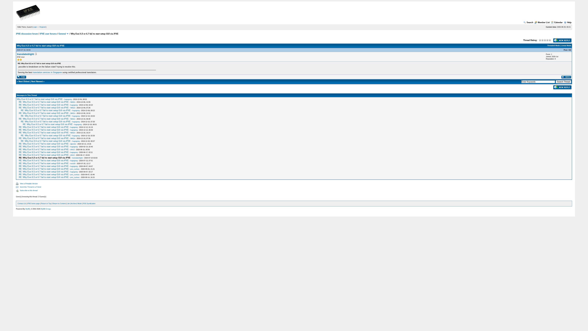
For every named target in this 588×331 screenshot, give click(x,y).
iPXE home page (33, 203)
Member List (544, 22)
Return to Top (46, 203)
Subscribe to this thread (29, 190)
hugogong (68, 99)
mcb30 (72, 163)
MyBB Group (46, 209)
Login (35, 27)
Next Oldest (24, 81)
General (62, 34)
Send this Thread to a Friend (30, 187)
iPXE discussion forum (27, 34)
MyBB (27, 209)
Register (43, 27)
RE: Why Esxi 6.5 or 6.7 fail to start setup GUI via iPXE (44, 102)
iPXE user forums (48, 34)
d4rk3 (72, 149)
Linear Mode (566, 45)
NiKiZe (72, 102)
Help (569, 22)
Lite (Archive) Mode (74, 203)
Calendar (558, 22)
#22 (569, 50)
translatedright (25, 54)
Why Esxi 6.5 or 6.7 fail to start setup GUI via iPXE (40, 99)
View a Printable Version (29, 184)
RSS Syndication (89, 203)
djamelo (73, 144)
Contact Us (22, 203)
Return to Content (59, 203)
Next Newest (37, 81)
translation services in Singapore (47, 72)
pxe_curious (74, 169)
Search (530, 22)
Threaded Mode (553, 45)
